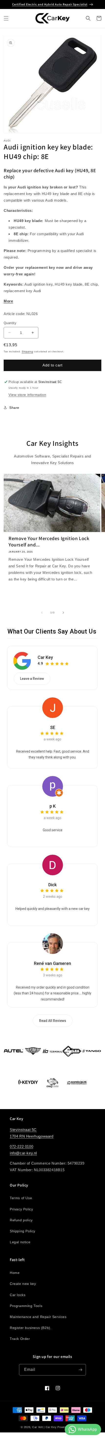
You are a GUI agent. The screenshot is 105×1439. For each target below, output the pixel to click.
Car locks (17, 1295)
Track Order (20, 1339)
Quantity (10, 323)
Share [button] (14, 408)
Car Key (45, 657)
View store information (27, 395)
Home (15, 1273)
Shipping (27, 351)
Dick (52, 884)
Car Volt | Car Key (44, 1427)
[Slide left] (41, 612)
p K (53, 806)
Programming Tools (26, 1306)
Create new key (23, 1284)
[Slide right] (63, 612)
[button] (6, 18)
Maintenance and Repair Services (38, 1317)
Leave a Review (32, 679)
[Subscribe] (80, 1369)
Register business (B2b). (30, 1328)
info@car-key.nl (23, 1153)
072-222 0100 (21, 1146)
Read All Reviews (52, 1021)
